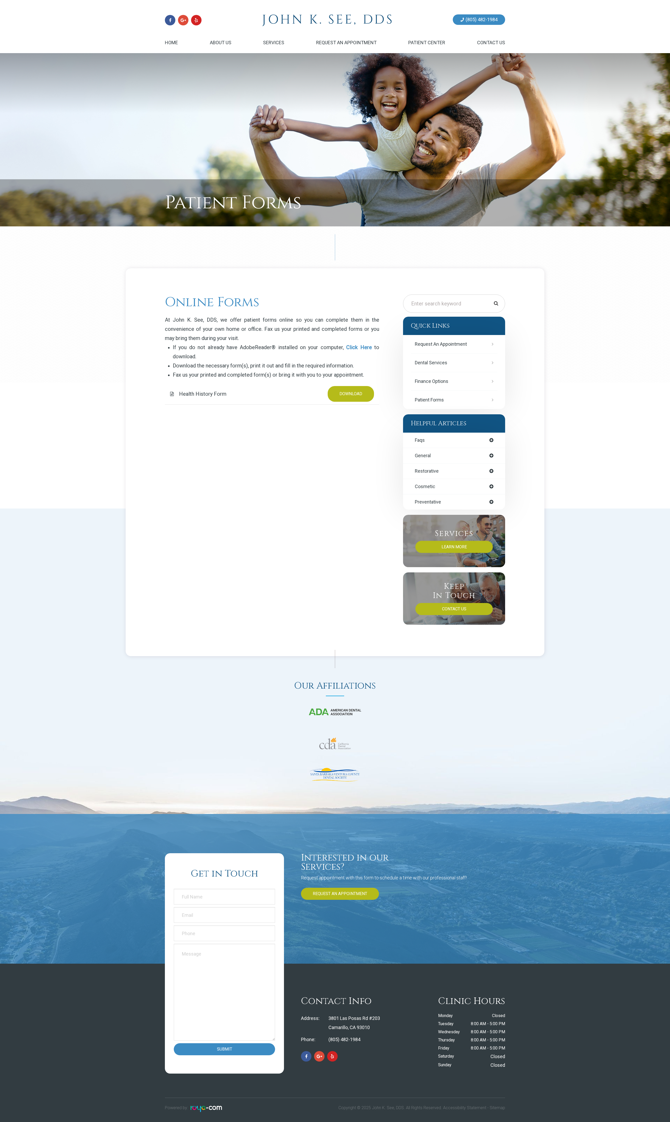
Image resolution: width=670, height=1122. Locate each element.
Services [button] (273, 42)
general (423, 455)
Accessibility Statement (464, 1107)
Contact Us (491, 42)
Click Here (359, 347)
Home (171, 42)
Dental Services (431, 362)
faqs (420, 440)
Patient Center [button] (426, 42)
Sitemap (497, 1107)
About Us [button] (220, 42)
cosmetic (425, 486)
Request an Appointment (346, 42)
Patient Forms (429, 400)
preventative (428, 502)
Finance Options (431, 381)
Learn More (454, 546)
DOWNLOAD (350, 393)
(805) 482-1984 (482, 19)
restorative (427, 471)
